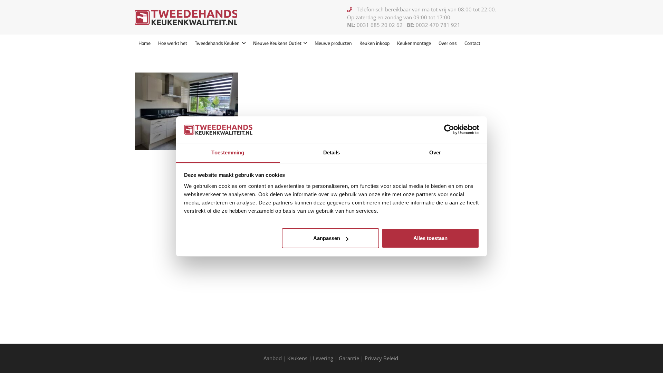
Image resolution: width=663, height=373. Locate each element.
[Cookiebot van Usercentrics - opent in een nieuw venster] (449, 129)
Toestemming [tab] (227, 152)
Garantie (349, 358)
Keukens (297, 358)
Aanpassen (326, 238)
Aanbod (272, 358)
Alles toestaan (430, 238)
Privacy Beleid (382, 358)
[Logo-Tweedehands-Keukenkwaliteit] (186, 17)
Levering (323, 358)
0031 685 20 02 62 (380, 24)
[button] (243, 43)
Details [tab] (331, 152)
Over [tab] (435, 152)
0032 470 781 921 (438, 24)
